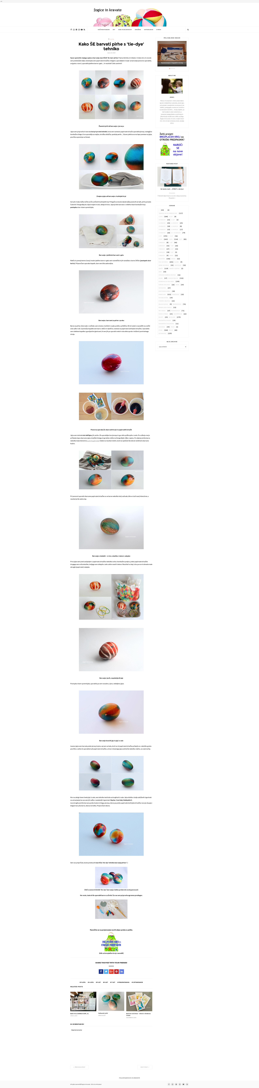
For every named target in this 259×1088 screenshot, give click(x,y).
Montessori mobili (164, 291)
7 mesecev (162, 249)
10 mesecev (162, 219)
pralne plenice (163, 304)
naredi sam (162, 294)
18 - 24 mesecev (176, 232)
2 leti (160, 236)
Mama (177, 284)
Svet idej (119, 800)
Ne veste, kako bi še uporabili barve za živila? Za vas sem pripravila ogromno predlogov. (111, 895)
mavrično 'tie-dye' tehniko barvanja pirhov (111, 862)
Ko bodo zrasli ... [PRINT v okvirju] (172, 189)
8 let (172, 249)
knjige (161, 278)
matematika (162, 288)
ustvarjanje (138, 982)
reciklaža (172, 317)
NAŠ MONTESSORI (104, 29)
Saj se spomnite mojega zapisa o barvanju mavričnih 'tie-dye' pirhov (94, 58)
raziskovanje (175, 310)
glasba (176, 262)
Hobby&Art (127, 800)
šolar (171, 330)
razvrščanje (178, 314)
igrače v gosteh (174, 268)
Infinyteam (98, 1084)
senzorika (162, 326)
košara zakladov (164, 284)
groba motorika (164, 265)
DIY (114, 29)
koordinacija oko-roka (166, 281)
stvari (160, 330)
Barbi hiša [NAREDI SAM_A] (79, 1013)
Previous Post (79, 1067)
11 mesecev (162, 223)
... (165, 210)
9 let (172, 252)
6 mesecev (162, 245)
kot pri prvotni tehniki (99, 131)
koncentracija (173, 278)
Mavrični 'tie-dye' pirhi (172, 63)
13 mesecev (162, 226)
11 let (173, 219)
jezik (160, 271)
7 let (113, 982)
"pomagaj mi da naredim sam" (168, 213)
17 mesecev (162, 232)
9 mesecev (162, 255)
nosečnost (175, 294)
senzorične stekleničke (166, 323)
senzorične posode (165, 320)
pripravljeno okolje (165, 307)
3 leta (112, 39)
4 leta (91, 982)
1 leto (160, 216)
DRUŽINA (138, 29)
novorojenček (163, 297)
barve (171, 255)
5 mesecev (162, 242)
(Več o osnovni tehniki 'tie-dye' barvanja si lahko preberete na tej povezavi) (111, 890)
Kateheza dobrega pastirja (167, 275)
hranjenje (178, 265)
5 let (99, 982)
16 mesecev (174, 229)
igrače (161, 268)
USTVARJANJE (148, 29)
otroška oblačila (164, 301)
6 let (106, 982)
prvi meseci (162, 310)
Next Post (144, 1067)
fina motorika (163, 262)
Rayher (113, 800)
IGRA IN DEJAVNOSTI (125, 29)
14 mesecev (174, 226)
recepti (161, 317)
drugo (173, 258)
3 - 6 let (170, 236)
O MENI (158, 29)
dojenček (162, 258)
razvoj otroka (163, 314)
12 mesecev (174, 223)
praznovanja (123, 982)
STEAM (173, 326)
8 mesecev (162, 252)
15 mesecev (162, 229)
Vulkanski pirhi (103, 1013)
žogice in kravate (85, 1084)
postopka (73, 207)
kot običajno (87, 435)
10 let (171, 216)
